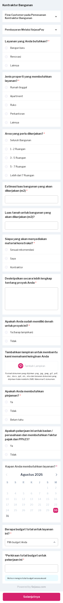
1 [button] (47, 487)
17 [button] (7, 504)
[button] (31, 366)
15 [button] (47, 498)
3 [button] (7, 493)
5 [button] (23, 493)
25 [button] (15, 510)
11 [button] (15, 498)
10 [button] (7, 498)
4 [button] (15, 493)
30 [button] (55, 510)
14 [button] (39, 498)
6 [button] (31, 493)
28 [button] (39, 510)
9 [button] (56, 493)
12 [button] (23, 498)
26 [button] (23, 510)
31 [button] (7, 515)
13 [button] (31, 498)
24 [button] (7, 510)
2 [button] (56, 487)
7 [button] (39, 493)
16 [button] (55, 498)
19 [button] (23, 504)
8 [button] (47, 493)
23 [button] (55, 504)
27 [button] (31, 510)
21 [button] (39, 504)
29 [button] (47, 510)
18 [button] (15, 504)
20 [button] (31, 504)
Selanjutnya (31, 596)
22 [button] (47, 504)
